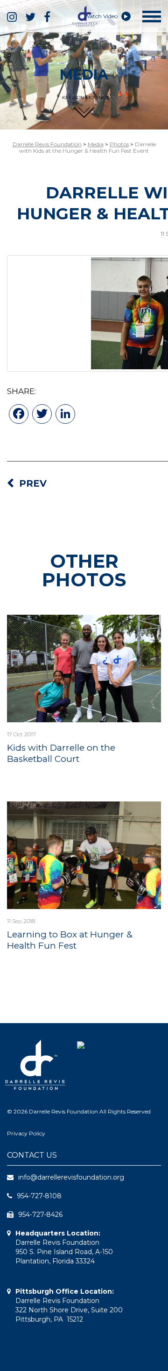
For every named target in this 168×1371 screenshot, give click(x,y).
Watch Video (101, 16)
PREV (33, 483)
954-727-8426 (40, 1214)
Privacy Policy (26, 1133)
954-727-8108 (39, 1196)
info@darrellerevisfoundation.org (71, 1177)
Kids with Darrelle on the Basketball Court (61, 753)
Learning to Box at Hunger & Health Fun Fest (70, 940)
